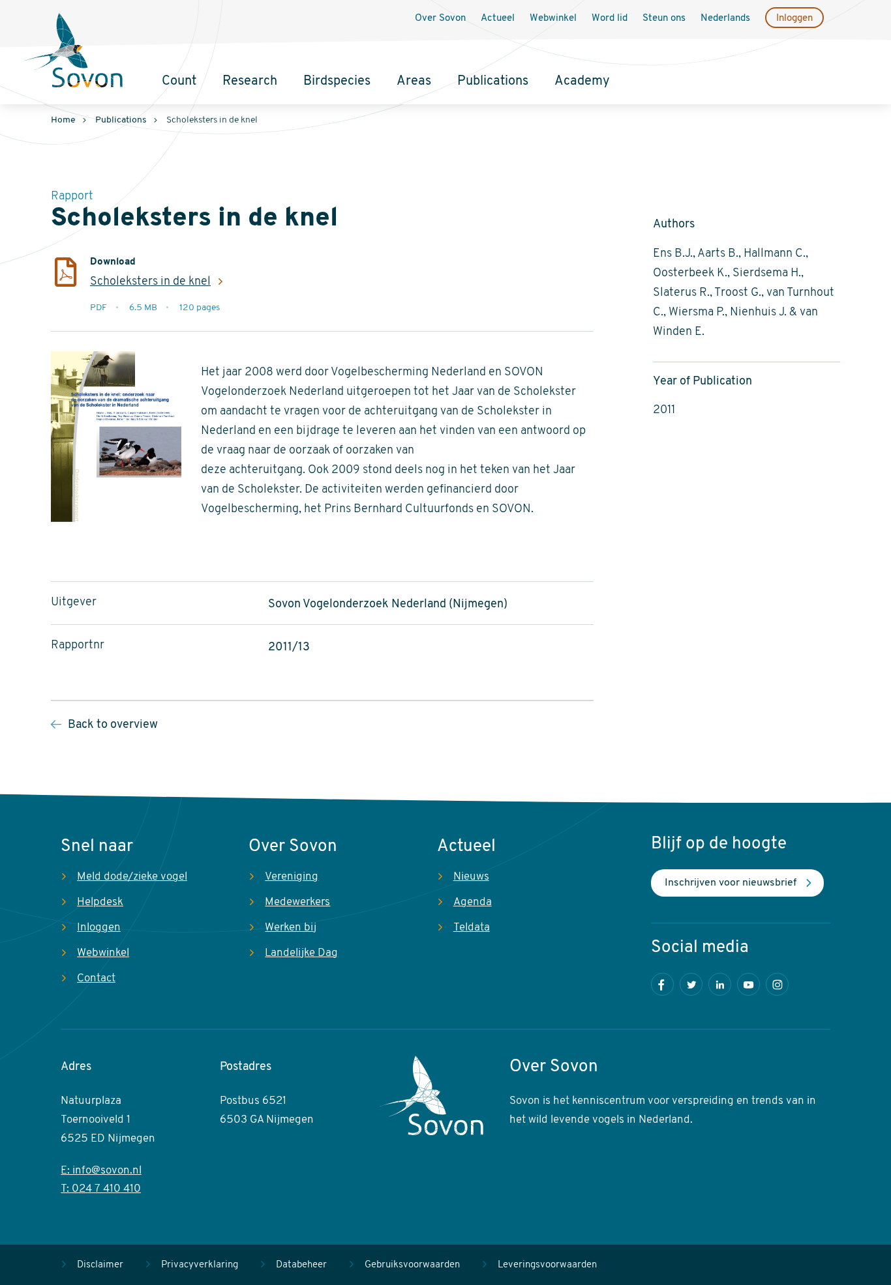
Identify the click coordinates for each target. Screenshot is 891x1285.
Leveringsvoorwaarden (547, 1265)
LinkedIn (719, 984)
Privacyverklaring (199, 1265)
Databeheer (301, 1265)
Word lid (609, 18)
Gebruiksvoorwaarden (412, 1265)
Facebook (662, 984)
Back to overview (113, 725)
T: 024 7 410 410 (101, 1188)
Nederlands (725, 18)
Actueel (498, 18)
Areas (414, 81)
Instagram (777, 984)
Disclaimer (100, 1265)
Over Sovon (440, 18)
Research (249, 81)
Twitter (691, 984)
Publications (492, 81)
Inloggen (794, 18)
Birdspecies (336, 81)
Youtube (748, 984)
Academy (582, 81)
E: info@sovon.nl (101, 1170)
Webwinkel (553, 18)
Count (179, 81)
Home (63, 120)
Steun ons (664, 18)
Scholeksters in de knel (150, 282)
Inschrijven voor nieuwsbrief (730, 883)
